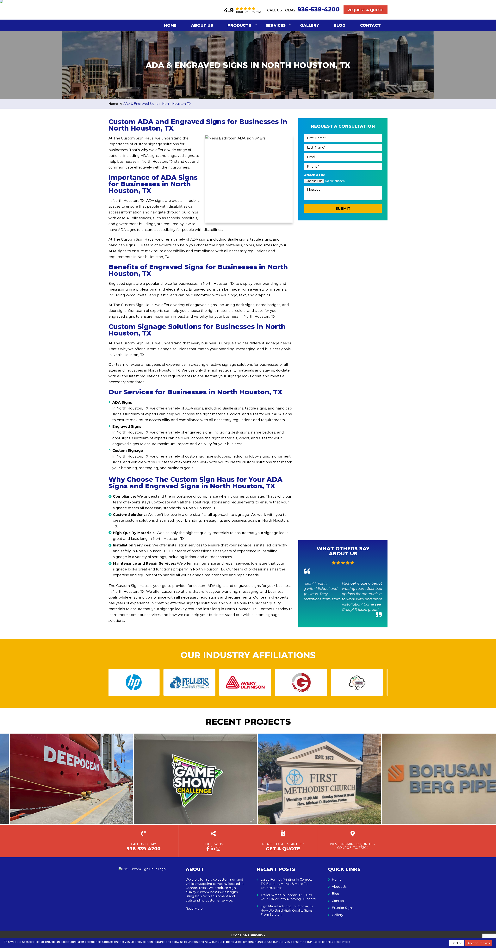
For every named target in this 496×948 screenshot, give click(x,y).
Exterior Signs (342, 908)
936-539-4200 (318, 9)
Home (170, 25)
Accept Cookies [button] (479, 943)
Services (276, 25)
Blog (339, 25)
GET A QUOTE (283, 849)
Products (239, 25)
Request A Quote (365, 10)
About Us (202, 25)
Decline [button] (456, 943)
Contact (370, 25)
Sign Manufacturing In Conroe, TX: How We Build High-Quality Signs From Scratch (287, 910)
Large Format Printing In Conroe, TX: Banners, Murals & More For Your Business (286, 884)
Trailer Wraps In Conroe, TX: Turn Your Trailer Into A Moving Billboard (288, 897)
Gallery (309, 25)
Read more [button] (342, 942)
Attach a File (314, 175)
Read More (194, 908)
